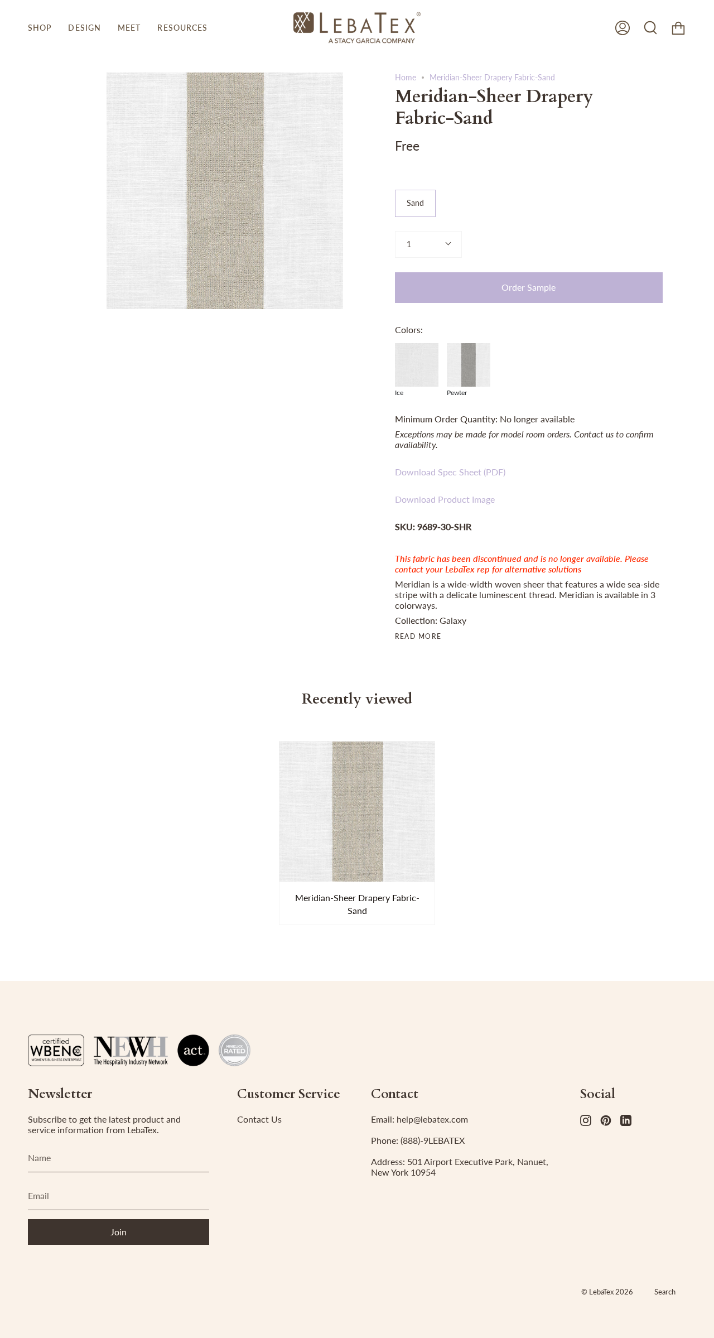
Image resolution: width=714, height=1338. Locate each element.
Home (405, 77)
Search (665, 1291)
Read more (418, 636)
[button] (40, 27)
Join (118, 1231)
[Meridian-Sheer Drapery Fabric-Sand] (357, 812)
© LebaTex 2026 (607, 1291)
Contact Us (259, 1119)
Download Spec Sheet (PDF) (450, 471)
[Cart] (678, 27)
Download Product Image (445, 499)
